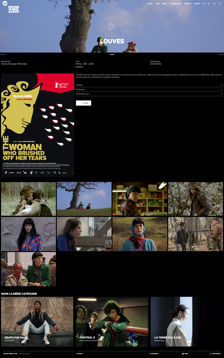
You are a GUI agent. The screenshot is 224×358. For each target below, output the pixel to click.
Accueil (150, 3)
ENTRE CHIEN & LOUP (11, 353)
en (209, 3)
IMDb (86, 103)
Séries (164, 3)
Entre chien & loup (11, 7)
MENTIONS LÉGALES (25, 353)
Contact (197, 3)
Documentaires (175, 3)
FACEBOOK (154, 353)
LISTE (112, 54)
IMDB (186, 353)
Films (158, 3)
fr (204, 3)
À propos (187, 3)
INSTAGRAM (216, 353)
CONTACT (80, 353)
